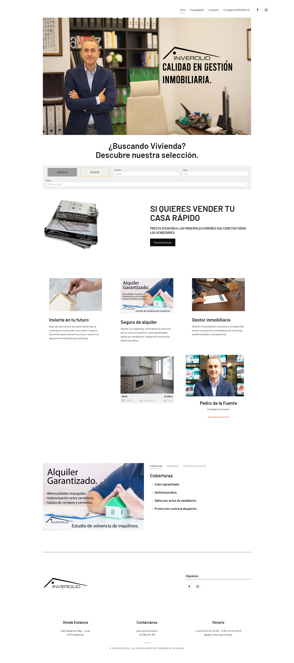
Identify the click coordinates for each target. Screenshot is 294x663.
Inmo (182, 9)
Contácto (213, 9)
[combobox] (147, 174)
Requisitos (173, 465)
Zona (48, 180)
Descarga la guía (162, 242)
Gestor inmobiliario (211, 319)
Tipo (185, 170)
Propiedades (197, 9)
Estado (117, 170)
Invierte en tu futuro (69, 319)
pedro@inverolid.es (218, 416)
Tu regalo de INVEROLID (236, 9)
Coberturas (156, 465)
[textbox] (147, 173)
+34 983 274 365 (147, 634)
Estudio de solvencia (194, 465)
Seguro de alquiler (139, 322)
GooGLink (178, 648)
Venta (124, 396)
